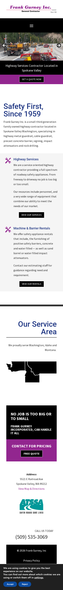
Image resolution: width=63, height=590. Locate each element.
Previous (4, 45)
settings (38, 577)
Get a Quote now (31, 79)
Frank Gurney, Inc (36, 550)
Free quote (32, 453)
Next (58, 45)
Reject (25, 584)
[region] (31, 46)
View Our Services (31, 214)
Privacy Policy (31, 560)
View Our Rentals (31, 283)
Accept (10, 584)
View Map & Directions (31, 488)
